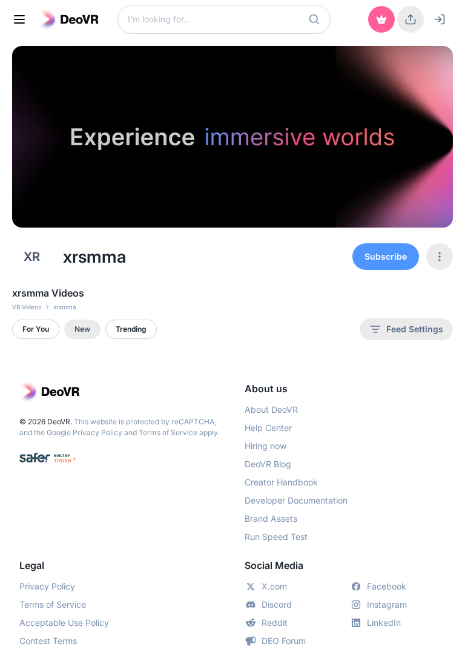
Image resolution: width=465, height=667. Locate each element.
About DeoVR (271, 409)
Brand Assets (271, 518)
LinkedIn (384, 622)
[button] (314, 19)
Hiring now (265, 446)
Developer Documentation (296, 500)
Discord (277, 604)
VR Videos (26, 306)
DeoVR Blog (268, 464)
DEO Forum (284, 641)
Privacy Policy (97, 432)
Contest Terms (48, 641)
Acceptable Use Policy (64, 622)
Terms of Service (168, 432)
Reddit (275, 622)
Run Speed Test (276, 536)
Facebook (386, 586)
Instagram (387, 604)
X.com (274, 586)
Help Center (268, 427)
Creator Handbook (281, 482)
